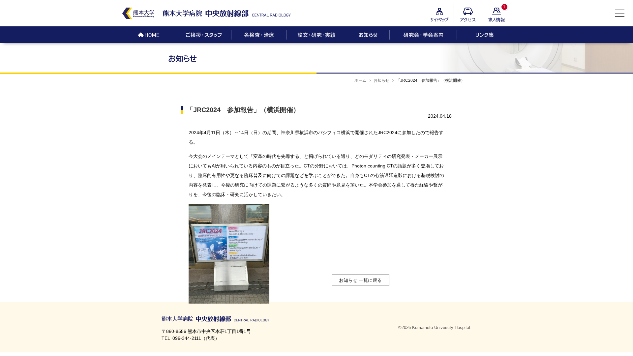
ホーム (360, 80)
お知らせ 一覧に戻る (360, 280)
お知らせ (381, 80)
